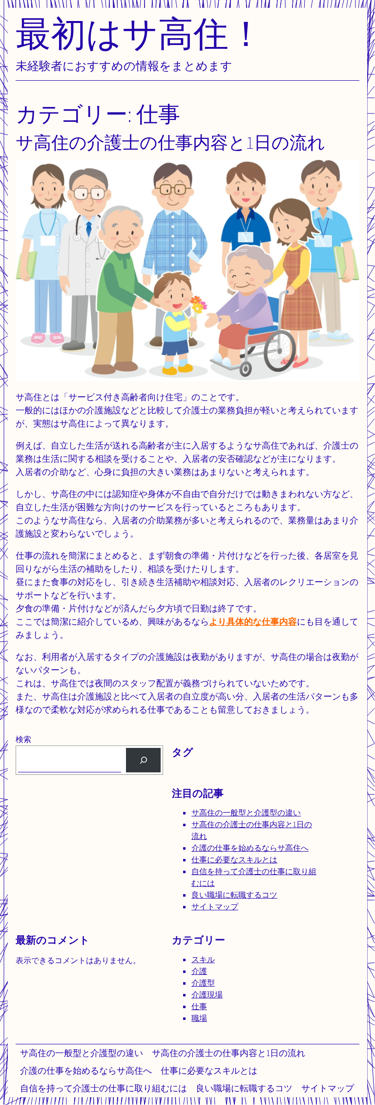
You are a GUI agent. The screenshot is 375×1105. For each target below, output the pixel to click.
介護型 (203, 983)
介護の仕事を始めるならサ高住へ (86, 1070)
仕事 (199, 1006)
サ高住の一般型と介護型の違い (81, 1053)
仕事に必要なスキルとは (209, 1070)
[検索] (143, 760)
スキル (203, 959)
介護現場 (207, 995)
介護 (199, 971)
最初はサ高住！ (140, 33)
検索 (23, 739)
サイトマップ (327, 1088)
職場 (199, 1018)
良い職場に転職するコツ (244, 1088)
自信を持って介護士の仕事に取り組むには (103, 1088)
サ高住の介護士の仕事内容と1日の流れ (228, 1053)
